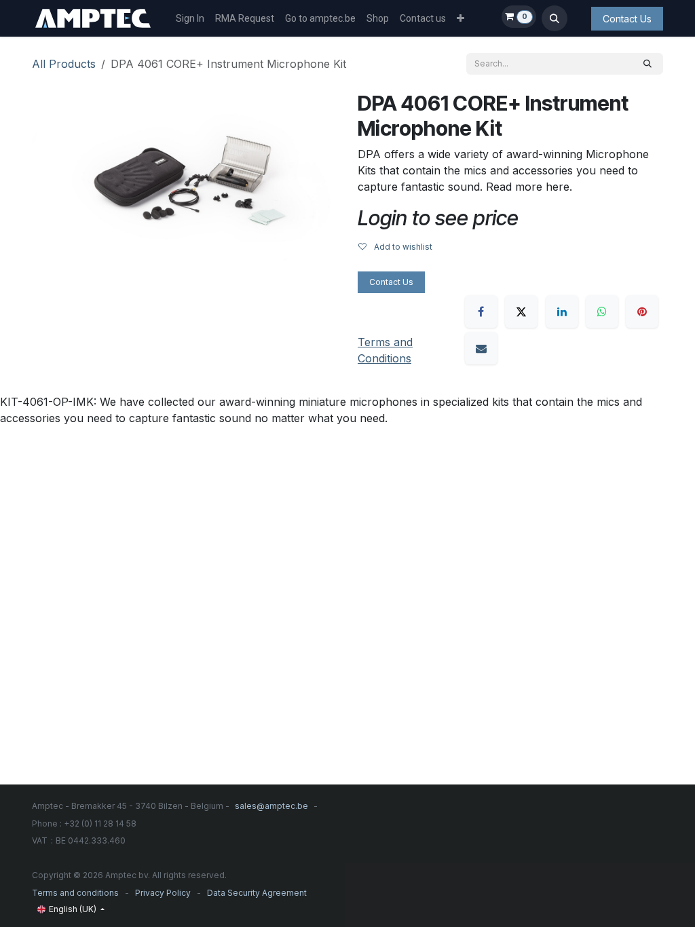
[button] (554, 18)
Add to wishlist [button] (402, 247)
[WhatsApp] (602, 311)
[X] (521, 311)
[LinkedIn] (562, 311)
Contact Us (627, 18)
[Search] (647, 64)
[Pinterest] (642, 311)
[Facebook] (481, 311)
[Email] (481, 348)
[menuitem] (190, 18)
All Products (64, 64)
